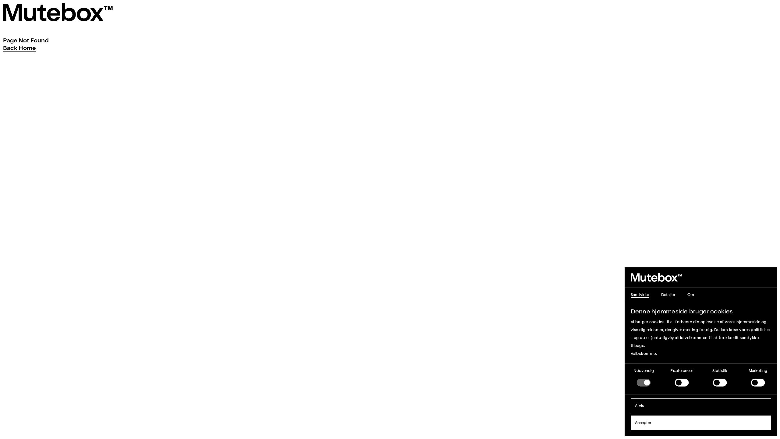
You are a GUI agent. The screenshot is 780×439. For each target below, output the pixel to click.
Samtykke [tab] (640, 294)
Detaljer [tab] (668, 294)
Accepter (643, 422)
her (767, 329)
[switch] (682, 383)
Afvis (639, 405)
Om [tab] (690, 294)
